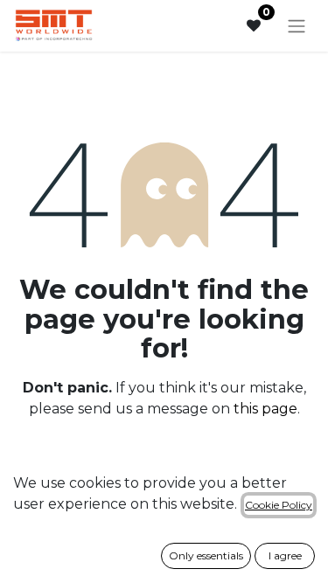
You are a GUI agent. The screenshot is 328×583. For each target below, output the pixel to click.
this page (265, 408)
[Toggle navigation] (296, 26)
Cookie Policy (278, 504)
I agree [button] (285, 555)
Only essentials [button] (206, 555)
